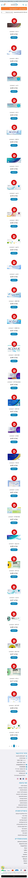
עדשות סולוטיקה (23, 801)
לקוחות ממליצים (23, 820)
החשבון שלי (24, 818)
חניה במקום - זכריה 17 (20, 770)
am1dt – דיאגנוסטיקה (14, 274)
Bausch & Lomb (23, 844)
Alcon (25, 848)
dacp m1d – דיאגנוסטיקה (14, 543)
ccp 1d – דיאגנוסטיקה (14, 193)
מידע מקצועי (24, 831)
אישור (14, 876)
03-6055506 (23, 767)
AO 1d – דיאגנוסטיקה (14, 112)
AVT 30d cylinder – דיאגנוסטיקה (14, 382)
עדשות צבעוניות (23, 798)
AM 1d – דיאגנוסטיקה (14, 58)
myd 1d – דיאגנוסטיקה (14, 247)
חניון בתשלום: (20, 774)
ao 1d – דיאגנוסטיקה (14, 85)
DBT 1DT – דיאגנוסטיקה (14, 624)
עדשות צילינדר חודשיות (21, 794)
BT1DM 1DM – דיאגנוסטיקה (14, 517)
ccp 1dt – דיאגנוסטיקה (14, 597)
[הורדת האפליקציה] (2, 867)
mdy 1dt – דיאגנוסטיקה (14, 732)
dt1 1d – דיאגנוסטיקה (14, 31)
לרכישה (14, 37)
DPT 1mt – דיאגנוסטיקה (14, 570)
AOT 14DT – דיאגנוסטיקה (14, 705)
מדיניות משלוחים (23, 822)
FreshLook (24, 857)
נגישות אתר (24, 829)
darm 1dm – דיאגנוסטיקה (14, 651)
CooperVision (24, 846)
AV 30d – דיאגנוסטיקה (14, 436)
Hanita (25, 863)
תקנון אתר (24, 833)
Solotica (25, 854)
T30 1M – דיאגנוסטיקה (14, 463)
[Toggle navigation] (26, 5)
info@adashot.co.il (21, 764)
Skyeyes (25, 859)
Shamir (25, 861)
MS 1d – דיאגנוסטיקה (14, 220)
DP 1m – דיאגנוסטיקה (14, 678)
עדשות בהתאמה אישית (22, 807)
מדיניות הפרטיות (4, 873)
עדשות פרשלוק (23, 803)
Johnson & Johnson (22, 841)
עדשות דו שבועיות (23, 788)
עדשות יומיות (24, 785)
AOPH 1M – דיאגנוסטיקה (14, 409)
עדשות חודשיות (23, 790)
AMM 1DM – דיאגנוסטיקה (14, 301)
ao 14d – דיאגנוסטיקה (14, 490)
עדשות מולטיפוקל (23, 796)
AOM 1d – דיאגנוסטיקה (14, 139)
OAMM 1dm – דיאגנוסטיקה (14, 328)
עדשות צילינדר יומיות (22, 792)
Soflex (25, 850)
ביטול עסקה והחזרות (22, 826)
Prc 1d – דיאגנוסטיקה (14, 166)
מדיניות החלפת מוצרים (22, 824)
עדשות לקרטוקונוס (22, 805)
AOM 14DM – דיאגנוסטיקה (14, 355)
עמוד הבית (24, 816)
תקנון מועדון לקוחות (22, 835)
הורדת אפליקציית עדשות (21, 813)
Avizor (25, 852)
